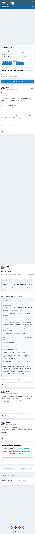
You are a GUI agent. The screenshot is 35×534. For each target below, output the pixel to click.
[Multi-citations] (2, 131)
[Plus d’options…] (32, 88)
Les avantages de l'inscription (22, 52)
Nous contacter (17, 531)
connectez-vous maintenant (20, 448)
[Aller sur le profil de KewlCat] (3, 267)
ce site (20, 296)
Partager (9, 468)
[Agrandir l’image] (19, 117)
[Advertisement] (17, 27)
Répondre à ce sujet (17, 81)
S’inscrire (20, 63)
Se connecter (7, 63)
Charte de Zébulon (6, 54)
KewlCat (8, 266)
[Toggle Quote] (3, 280)
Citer (6, 131)
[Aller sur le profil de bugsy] (3, 88)
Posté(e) (11, 89)
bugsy (5, 74)
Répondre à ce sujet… (10, 459)
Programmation (15, 76)
